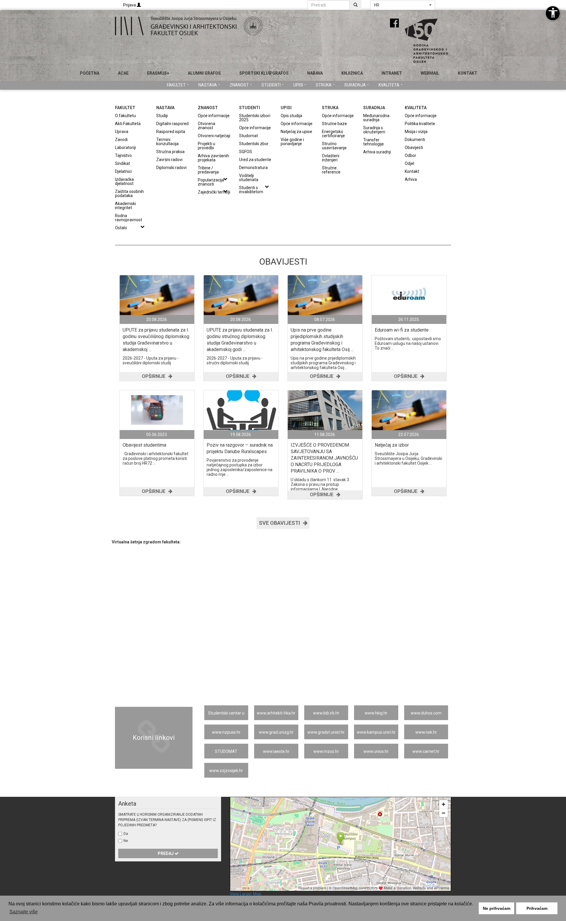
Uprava (121, 131)
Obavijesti (414, 147)
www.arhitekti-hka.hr (276, 713)
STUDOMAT (226, 751)
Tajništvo (123, 155)
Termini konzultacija (167, 141)
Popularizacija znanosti (211, 182)
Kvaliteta (389, 85)
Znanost (239, 85)
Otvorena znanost (206, 125)
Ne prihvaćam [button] (496, 908)
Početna (89, 73)
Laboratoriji (125, 147)
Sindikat (122, 163)
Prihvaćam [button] (536, 908)
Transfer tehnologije (373, 141)
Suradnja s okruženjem (374, 129)
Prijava (130, 5)
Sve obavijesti (279, 523)
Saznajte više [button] (23, 911)
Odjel (409, 163)
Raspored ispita (170, 131)
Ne (126, 841)
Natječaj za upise (296, 131)
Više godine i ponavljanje (292, 141)
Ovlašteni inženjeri (330, 157)
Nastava (207, 85)
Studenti (271, 85)
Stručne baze (334, 123)
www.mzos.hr (326, 751)
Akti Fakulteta (128, 123)
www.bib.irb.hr (326, 713)
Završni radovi (169, 159)
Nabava (315, 73)
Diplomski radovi (171, 167)
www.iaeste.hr (276, 751)
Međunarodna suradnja (376, 117)
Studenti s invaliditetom (251, 189)
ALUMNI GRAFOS (204, 73)
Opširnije (153, 376)
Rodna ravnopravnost (128, 217)
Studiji (162, 115)
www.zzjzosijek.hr (226, 770)
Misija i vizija (416, 131)
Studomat (248, 135)
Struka (324, 85)
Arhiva (411, 179)
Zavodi (121, 139)
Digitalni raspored (172, 123)
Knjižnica (352, 73)
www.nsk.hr (426, 732)
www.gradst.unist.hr (326, 732)
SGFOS (245, 151)
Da (126, 834)
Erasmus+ (158, 73)
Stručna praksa (170, 151)
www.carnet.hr (426, 751)
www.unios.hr (376, 751)
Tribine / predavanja (208, 169)
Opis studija (291, 115)
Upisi (298, 85)
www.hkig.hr (376, 713)
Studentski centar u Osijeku (226, 715)
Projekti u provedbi (206, 145)
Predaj (166, 853)
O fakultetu (125, 115)
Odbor (410, 155)
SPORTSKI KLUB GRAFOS (264, 73)
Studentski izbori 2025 (254, 117)
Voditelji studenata (248, 177)
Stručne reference (331, 169)
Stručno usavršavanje (334, 145)
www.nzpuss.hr (226, 732)
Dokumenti (415, 139)
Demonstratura (253, 167)
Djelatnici (123, 171)
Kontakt (467, 73)
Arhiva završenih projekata (213, 157)
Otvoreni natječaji (214, 135)
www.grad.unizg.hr (276, 732)
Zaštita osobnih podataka (129, 193)
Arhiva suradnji (377, 152)
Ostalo (121, 227)
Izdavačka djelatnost (124, 181)
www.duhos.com (426, 713)
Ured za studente (255, 159)
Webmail (430, 73)
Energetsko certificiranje (333, 133)
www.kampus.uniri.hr (376, 732)
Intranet (391, 73)
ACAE (123, 73)
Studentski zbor (254, 143)
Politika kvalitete (420, 123)
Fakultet (176, 85)
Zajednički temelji (214, 192)
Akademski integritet (125, 205)
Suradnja (355, 85)
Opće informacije (214, 115)
